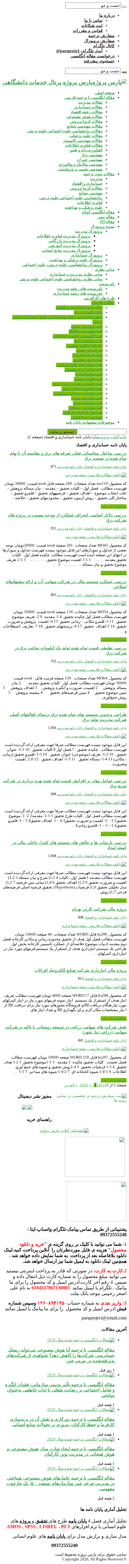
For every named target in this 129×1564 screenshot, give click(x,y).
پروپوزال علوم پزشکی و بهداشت (76, 260)
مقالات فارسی (103, 303)
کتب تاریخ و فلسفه (88, 360)
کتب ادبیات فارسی (87, 355)
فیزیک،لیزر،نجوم (89, 350)
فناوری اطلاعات (90, 202)
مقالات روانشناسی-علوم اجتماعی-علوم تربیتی (65, 131)
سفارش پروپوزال (99, 41)
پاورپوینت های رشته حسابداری (78, 293)
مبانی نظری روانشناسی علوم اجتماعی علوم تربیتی (61, 279)
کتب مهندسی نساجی (85, 408)
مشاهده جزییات (114, 506)
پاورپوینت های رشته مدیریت (80, 288)
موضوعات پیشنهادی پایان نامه (90, 422)
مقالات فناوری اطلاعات (84, 145)
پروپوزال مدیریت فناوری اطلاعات (64, 236)
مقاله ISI (107, 221)
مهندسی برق (92, 155)
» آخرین (70, 1085)
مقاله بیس (106, 217)
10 (82, 1085)
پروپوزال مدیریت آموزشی (69, 245)
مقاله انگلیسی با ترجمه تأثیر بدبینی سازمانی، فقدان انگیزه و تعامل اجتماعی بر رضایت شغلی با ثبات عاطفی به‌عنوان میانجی (60, 1390)
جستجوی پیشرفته (99, 61)
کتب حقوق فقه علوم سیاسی (79, 365)
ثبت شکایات (92, 25)
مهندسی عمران (90, 159)
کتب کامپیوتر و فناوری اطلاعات (78, 336)
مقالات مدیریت (90, 102)
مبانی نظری (105, 269)
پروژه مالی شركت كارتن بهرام (99, 909)
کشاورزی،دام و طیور (86, 150)
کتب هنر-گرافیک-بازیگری (83, 412)
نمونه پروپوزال (103, 226)
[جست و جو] (124, 7)
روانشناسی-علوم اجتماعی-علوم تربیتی (71, 198)
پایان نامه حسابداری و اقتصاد (79, 307)
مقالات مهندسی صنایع (85, 126)
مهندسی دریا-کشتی (87, 417)
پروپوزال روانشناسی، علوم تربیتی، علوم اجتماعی (62, 264)
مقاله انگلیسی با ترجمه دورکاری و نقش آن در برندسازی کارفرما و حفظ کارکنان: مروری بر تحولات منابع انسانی (62, 1422)
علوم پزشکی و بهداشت (83, 207)
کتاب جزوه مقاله (105, 437)
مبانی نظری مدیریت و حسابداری (76, 274)
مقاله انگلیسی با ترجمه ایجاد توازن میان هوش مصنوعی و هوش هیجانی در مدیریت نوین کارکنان (61, 1451)
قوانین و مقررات (88, 30)
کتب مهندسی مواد (88, 403)
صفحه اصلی (105, 92)
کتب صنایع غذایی (89, 374)
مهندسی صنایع (91, 193)
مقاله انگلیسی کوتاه (98, 212)
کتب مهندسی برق (88, 341)
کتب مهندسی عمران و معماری (78, 393)
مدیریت (96, 178)
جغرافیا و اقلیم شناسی (84, 346)
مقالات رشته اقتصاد (87, 112)
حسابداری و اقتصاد (87, 183)
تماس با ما (93, 20)
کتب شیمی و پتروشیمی (83, 369)
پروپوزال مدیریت (89, 231)
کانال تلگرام (104, 46)
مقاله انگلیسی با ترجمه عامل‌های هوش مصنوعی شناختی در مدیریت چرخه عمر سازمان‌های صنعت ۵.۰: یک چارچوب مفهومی (60, 1483)
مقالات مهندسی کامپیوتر (83, 140)
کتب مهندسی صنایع (87, 327)
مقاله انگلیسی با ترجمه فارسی (89, 97)
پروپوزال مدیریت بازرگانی (70, 241)
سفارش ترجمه (101, 35)
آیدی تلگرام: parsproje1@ (79, 51)
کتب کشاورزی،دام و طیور (82, 389)
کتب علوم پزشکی (88, 379)
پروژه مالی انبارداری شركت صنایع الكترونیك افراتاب (80, 970)
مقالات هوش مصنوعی (84, 116)
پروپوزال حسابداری (87, 255)
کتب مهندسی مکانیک (86, 331)
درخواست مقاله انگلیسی (92, 56)
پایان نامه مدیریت (88, 312)
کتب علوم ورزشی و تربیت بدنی (77, 384)
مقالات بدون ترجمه (99, 174)
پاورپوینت (107, 284)
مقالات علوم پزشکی (86, 135)
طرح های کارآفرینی (99, 298)
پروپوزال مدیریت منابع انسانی (66, 250)
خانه (123, 437)
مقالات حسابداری (88, 107)
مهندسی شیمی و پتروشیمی (80, 169)
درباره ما (107, 15)
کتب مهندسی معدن (87, 398)
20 (86, 1085)
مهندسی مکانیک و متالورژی (80, 164)
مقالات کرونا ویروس (86, 121)
